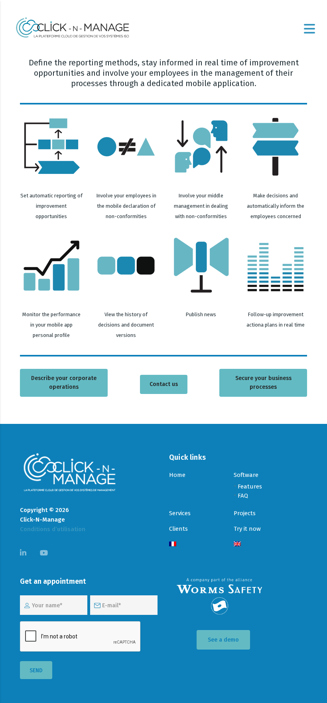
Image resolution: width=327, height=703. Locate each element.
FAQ (243, 495)
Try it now (247, 528)
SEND (36, 670)
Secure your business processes (263, 382)
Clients (178, 528)
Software (246, 475)
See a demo (223, 639)
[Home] (72, 28)
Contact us (164, 384)
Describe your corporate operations (64, 382)
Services (180, 513)
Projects (245, 513)
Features (250, 486)
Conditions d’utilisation (52, 529)
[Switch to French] (172, 544)
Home (177, 475)
